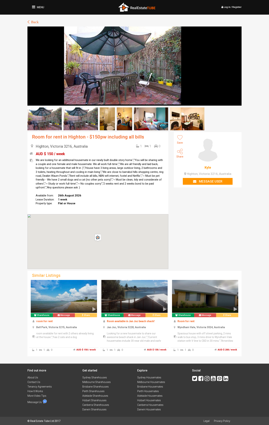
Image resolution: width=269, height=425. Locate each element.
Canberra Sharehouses (95, 404)
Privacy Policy (222, 421)
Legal (206, 421)
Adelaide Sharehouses (95, 395)
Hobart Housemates (149, 400)
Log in (232, 7)
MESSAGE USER (210, 181)
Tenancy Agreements (39, 386)
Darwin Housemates (149, 409)
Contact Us (33, 382)
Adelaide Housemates (149, 395)
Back (35, 22)
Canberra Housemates (150, 404)
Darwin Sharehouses (94, 409)
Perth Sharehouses (93, 391)
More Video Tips (36, 395)
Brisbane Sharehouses (95, 386)
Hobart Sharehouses (94, 400)
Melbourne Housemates (151, 382)
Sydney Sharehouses (94, 377)
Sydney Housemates (149, 377)
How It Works (35, 391)
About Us (32, 377)
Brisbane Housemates (150, 386)
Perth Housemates (148, 391)
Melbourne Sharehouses (96, 382)
